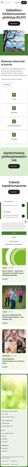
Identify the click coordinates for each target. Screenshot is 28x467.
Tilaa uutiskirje (14, 464)
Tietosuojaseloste (5, 464)
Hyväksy (14, 233)
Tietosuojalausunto (17, 244)
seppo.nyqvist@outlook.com (8, 416)
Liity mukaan (6, 84)
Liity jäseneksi (13, 23)
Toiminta (3, 436)
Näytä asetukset (14, 241)
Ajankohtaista (4, 448)
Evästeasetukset (5, 461)
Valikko (24, 2)
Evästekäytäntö (9, 244)
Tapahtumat (4, 451)
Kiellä (14, 237)
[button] (25, 221)
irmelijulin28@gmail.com (7, 426)
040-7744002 (4, 414)
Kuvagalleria (4, 438)
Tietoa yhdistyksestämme (7, 433)
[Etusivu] (6, 2)
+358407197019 (5, 423)
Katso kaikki (13, 166)
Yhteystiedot (4, 441)
